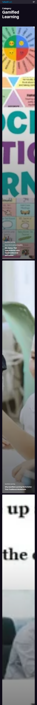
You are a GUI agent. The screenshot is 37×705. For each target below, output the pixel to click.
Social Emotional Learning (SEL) (14, 245)
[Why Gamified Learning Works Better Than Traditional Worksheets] (18, 377)
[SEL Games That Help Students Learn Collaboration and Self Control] (18, 143)
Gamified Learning (10, 242)
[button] (34, 2)
